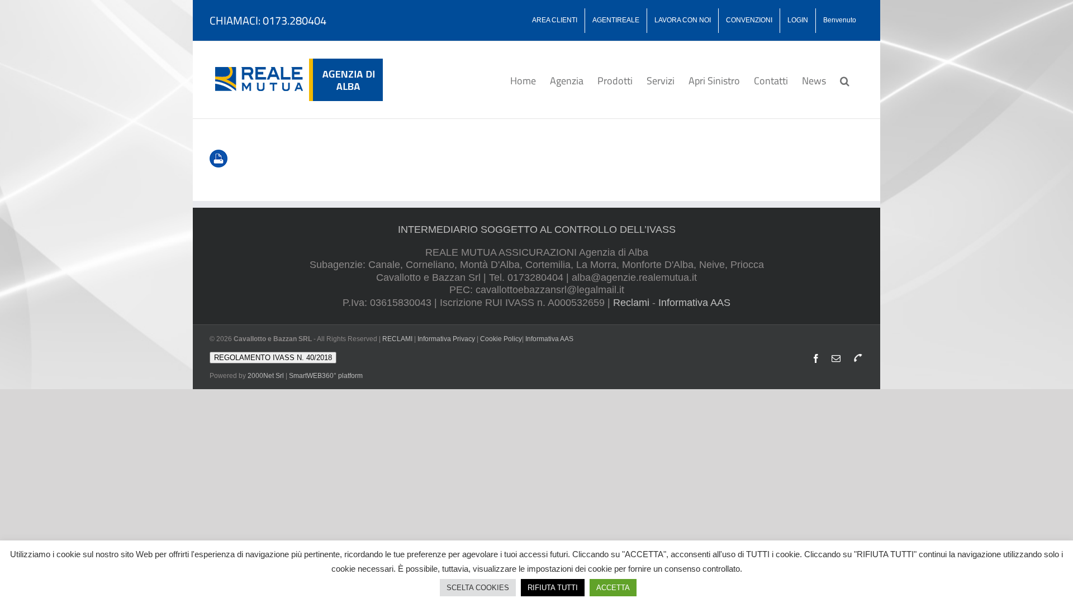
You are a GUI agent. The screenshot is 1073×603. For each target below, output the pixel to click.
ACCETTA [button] (613, 587)
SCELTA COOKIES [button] (478, 587)
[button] (844, 79)
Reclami (631, 302)
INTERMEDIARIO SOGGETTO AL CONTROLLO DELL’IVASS (537, 229)
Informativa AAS (694, 302)
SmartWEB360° (326, 376)
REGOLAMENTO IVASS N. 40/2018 (273, 357)
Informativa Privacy (446, 339)
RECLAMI (397, 339)
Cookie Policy (501, 339)
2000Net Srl (266, 376)
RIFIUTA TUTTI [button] (553, 587)
